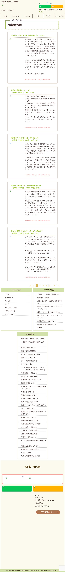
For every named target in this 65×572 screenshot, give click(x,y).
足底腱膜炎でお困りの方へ (29, 449)
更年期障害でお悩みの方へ (29, 427)
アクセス (27, 16)
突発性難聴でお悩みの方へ (29, 434)
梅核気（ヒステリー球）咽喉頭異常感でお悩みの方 (33, 387)
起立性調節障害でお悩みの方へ (31, 456)
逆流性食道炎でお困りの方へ (30, 446)
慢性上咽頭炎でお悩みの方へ (30, 402)
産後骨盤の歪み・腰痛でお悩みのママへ (49, 302)
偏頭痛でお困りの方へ (28, 383)
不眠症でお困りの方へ (28, 437)
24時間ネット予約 (11, 307)
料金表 (7, 304)
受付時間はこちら (47, 512)
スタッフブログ (59, 16)
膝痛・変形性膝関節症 (28, 351)
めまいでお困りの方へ (28, 408)
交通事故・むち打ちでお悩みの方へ (48, 294)
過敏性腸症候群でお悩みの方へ (31, 424)
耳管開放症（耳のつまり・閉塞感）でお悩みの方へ (33, 413)
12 (55, 286)
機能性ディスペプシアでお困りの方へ (33, 405)
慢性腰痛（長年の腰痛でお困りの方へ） (32, 343)
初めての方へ (16, 16)
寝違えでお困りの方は (28, 348)
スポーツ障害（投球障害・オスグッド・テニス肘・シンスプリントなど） (33, 369)
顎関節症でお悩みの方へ (29, 395)
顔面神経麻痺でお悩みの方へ (46, 324)
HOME (5, 16)
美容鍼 (39, 327)
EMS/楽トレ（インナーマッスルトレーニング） (50, 317)
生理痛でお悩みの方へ (28, 392)
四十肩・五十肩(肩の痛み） (30, 376)
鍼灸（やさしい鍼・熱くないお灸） (50, 312)
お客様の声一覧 (10, 311)
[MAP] (40, 11)
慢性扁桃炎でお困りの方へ (29, 430)
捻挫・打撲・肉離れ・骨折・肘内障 (32, 339)
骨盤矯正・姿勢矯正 (43, 297)
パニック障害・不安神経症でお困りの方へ (33, 441)
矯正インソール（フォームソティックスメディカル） (49, 308)
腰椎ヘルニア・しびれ (28, 357)
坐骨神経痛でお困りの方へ (29, 373)
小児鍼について (26, 452)
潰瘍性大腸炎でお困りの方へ (46, 321)
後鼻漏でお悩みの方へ (28, 417)
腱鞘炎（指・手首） (27, 364)
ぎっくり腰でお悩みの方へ (29, 361)
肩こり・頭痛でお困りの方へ (30, 354)
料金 (38, 16)
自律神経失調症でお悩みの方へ (31, 379)
